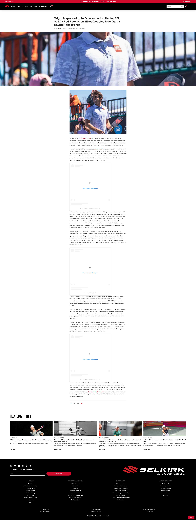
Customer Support (9, 1)
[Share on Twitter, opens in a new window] (74, 403)
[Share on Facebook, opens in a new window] (71, 403)
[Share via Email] (78, 403)
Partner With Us (43, 6)
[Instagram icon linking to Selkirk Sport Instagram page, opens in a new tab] (11, 466)
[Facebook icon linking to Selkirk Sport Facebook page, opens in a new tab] (18, 466)
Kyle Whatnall (60, 28)
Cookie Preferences (45, 511)
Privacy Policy (45, 509)
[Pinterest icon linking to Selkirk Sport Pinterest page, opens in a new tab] (22, 466)
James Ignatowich (99, 149)
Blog (36, 6)
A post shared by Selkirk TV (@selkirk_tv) (90, 208)
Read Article (13, 449)
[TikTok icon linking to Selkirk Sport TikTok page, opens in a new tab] (26, 466)
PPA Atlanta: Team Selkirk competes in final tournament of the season (30, 440)
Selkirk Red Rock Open (85, 138)
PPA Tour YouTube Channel (96, 392)
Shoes (26, 6)
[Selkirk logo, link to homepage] (7, 7)
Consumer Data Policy (97, 511)
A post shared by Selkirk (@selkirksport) (90, 293)
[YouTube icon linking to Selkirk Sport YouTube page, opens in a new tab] (15, 466)
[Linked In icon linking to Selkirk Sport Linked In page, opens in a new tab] (30, 466)
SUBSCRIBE (59, 473)
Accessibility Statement (149, 509)
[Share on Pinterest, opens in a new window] (82, 403)
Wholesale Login (187, 1)
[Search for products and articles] (182, 6)
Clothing (20, 6)
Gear (31, 6)
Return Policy (149, 511)
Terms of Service (97, 509)
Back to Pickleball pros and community (69, 14)
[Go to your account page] (189, 6)
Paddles (13, 6)
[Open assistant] (191, 517)
